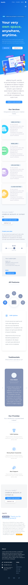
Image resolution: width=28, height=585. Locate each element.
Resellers (14, 143)
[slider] (14, 248)
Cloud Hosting (16, 186)
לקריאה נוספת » (19, 534)
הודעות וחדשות (19, 566)
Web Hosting (15, 122)
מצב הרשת (18, 571)
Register (6, 48)
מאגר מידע (18, 569)
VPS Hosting (15, 165)
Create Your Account (14, 102)
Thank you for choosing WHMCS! (11, 517)
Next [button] (25, 388)
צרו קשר (17, 573)
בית (16, 564)
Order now (10, 273)
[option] (14, 33)
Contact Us (17, 48)
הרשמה (22, 2)
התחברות (18, 2)
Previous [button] (2, 388)
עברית (13, 2)
